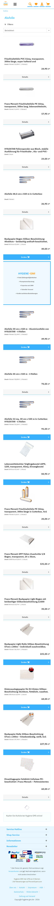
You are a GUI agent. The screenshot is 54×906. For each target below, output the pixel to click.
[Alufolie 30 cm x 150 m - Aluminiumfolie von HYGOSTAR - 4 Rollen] (27, 314)
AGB (41, 887)
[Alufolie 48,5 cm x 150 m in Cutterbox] (27, 179)
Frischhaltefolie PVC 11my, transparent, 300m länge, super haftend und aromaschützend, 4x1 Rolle (24, 60)
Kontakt (22, 887)
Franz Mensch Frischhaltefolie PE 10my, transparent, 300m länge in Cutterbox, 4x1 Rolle (25, 510)
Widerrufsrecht (32, 892)
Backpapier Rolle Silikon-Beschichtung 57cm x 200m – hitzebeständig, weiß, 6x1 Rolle (25, 735)
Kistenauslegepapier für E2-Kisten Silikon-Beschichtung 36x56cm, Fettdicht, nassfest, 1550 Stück (26, 690)
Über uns (12, 887)
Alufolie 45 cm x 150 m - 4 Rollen (20, 374)
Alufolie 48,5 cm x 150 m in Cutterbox (23, 194)
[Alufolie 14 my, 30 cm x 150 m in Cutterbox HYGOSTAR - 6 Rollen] (27, 404)
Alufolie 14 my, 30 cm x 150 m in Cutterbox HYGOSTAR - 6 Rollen (25, 420)
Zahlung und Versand (27, 896)
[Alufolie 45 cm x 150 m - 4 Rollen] (27, 359)
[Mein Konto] (42, 4)
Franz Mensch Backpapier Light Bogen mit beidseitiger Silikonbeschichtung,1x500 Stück (25, 600)
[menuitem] (14, 4)
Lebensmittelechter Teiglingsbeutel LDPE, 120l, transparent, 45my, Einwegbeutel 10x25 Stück (25, 465)
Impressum (32, 887)
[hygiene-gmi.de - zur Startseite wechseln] (7, 3)
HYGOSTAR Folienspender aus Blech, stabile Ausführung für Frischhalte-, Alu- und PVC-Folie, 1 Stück (26, 150)
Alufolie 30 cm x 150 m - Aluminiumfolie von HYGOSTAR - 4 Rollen (26, 330)
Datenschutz (19, 892)
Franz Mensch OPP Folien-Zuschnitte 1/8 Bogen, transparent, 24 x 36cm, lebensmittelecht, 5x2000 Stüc (24, 555)
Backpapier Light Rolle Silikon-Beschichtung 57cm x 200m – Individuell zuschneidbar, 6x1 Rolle (26, 645)
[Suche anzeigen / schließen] (30, 4)
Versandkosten (14, 871)
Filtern (10, 24)
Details (25, 77)
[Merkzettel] (36, 4)
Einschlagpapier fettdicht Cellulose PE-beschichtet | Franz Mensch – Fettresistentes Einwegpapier (26, 780)
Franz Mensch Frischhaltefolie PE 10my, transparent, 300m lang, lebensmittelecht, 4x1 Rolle (25, 105)
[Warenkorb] (48, 4)
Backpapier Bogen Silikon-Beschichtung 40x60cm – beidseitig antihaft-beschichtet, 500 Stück (26, 240)
